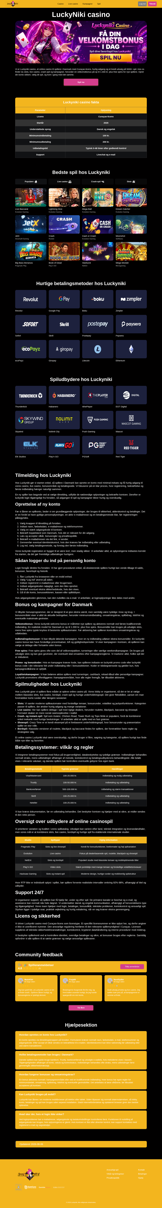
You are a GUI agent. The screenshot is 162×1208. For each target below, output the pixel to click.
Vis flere (81, 1008)
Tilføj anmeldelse (132, 967)
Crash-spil (95, 182)
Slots (129, 182)
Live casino (62, 182)
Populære (29, 182)
